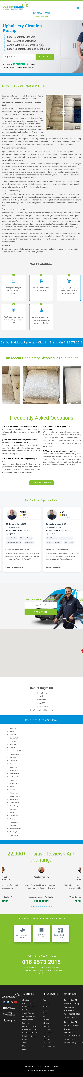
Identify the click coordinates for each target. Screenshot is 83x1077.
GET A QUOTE (45, 57)
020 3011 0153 (74, 1014)
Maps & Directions (70, 1017)
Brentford (46, 1003)
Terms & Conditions (43, 1066)
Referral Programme (29, 1026)
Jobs (24, 1043)
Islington (46, 1023)
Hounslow (46, 1020)
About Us (25, 1000)
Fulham (45, 1013)
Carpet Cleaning (11, 538)
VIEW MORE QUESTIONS (41, 483)
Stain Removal (29, 542)
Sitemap (56, 1066)
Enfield (45, 1010)
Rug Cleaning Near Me (30, 1033)
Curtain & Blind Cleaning (14, 542)
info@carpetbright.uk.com (41, 710)
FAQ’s (24, 1046)
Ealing (45, 1007)
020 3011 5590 (74, 1036)
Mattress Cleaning (29, 1016)
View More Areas (49, 1046)
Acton (45, 1000)
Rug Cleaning (27, 1010)
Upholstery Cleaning (26, 538)
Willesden (46, 1043)
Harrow (45, 1016)
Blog (24, 1049)
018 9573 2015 (41, 13)
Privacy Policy (29, 1066)
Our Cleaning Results (29, 1030)
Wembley (46, 1039)
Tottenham (47, 1030)
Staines (46, 1026)
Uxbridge (46, 1036)
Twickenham (47, 1033)
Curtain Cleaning (28, 1013)
